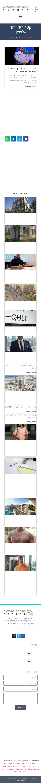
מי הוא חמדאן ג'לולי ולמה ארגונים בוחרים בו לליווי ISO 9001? (20, 416)
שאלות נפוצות (34, 769)
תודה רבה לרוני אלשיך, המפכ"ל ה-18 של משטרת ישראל (22, 70)
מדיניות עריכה (7, 761)
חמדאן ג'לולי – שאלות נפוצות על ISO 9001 (20, 407)
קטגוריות (30, 766)
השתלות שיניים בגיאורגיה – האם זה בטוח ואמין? (21, 367)
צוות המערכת (18, 761)
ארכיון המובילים (20, 766)
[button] (20, 17)
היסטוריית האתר (8, 766)
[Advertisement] (20, 111)
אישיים (23, 37)
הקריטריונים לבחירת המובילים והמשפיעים (23, 763)
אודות (26, 761)
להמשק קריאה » (31, 372)
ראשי (30, 37)
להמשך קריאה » (30, 86)
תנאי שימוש (17, 772)
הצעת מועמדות (22, 769)
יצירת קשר (12, 769)
